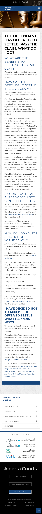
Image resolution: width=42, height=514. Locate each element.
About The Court (11, 407)
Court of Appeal (20, 476)
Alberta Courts (29, 505)
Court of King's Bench (20, 484)
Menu (38, 8)
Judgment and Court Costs (15, 359)
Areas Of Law (9, 411)
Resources (8, 426)
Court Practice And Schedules (17, 416)
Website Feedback (11, 505)
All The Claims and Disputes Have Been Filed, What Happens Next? (20, 368)
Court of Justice (20, 492)
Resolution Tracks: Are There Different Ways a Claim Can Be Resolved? (20, 374)
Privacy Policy (29, 502)
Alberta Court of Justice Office (20, 214)
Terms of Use (11, 502)
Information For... (11, 421)
